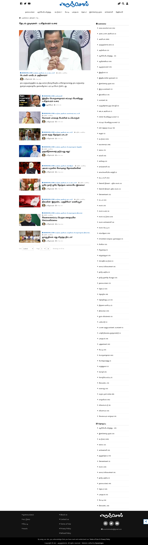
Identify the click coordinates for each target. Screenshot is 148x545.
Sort (20, 248)
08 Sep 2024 (60, 224)
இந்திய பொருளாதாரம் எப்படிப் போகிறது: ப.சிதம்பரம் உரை (62, 100)
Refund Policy (65, 533)
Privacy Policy (65, 528)
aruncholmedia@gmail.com (112, 529)
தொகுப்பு (102, 423)
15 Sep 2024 (60, 206)
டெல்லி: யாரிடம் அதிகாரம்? (33, 75)
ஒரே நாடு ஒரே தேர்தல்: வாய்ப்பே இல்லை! (63, 185)
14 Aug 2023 (38, 79)
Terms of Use (65, 524)
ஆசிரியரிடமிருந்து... (44, 12)
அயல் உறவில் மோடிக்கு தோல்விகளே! (61, 168)
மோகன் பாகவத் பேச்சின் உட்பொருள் (60, 118)
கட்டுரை (58, 12)
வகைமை (102, 23)
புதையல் (75, 12)
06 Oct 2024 (60, 155)
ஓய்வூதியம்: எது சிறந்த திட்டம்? (57, 237)
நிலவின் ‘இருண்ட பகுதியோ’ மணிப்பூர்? (62, 202)
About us (63, 514)
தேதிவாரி (119, 12)
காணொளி (109, 12)
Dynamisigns (99, 543)
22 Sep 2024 (60, 189)
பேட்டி (67, 12)
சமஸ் (25, 528)
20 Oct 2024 (60, 122)
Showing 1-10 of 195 (58, 248)
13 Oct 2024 (60, 139)
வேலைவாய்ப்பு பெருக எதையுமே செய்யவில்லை (59, 219)
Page (38, 248)
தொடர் (83, 12)
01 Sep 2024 (60, 241)
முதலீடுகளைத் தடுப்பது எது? (56, 151)
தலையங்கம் (29, 12)
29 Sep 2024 (60, 172)
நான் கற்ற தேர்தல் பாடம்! (55, 135)
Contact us (64, 519)
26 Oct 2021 (58, 105)
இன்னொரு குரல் (95, 12)
